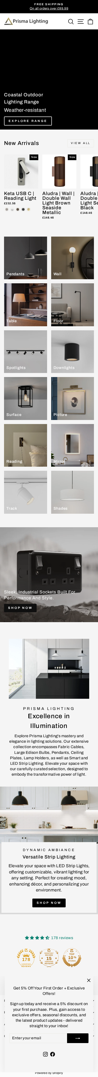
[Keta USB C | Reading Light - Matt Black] (23, 209)
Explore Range (28, 121)
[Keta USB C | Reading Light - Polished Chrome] (12, 209)
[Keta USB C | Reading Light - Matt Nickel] (7, 209)
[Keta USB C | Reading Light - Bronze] (18, 209)
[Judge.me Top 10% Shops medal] (80, 957)
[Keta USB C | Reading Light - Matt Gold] (28, 209)
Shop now (49, 902)
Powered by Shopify (49, 1073)
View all (80, 143)
